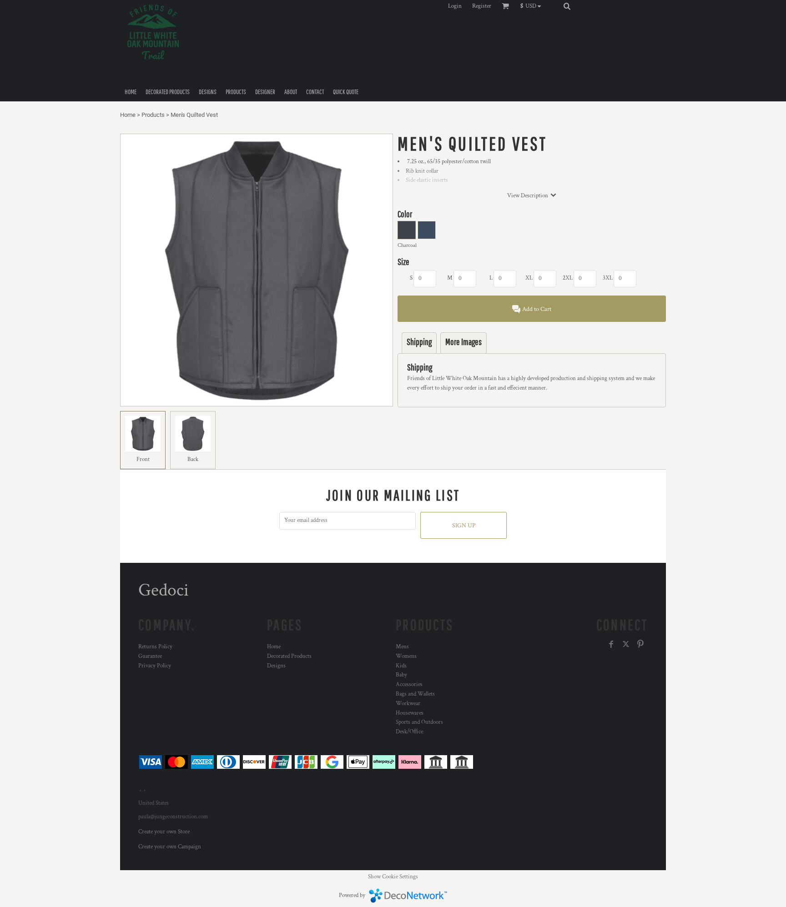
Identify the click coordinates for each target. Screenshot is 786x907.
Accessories (409, 684)
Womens (406, 656)
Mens (402, 647)
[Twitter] (626, 644)
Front (143, 459)
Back (192, 459)
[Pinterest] (640, 644)
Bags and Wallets (415, 694)
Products (153, 114)
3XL (608, 278)
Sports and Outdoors (419, 722)
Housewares (409, 713)
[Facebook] (611, 644)
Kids (401, 666)
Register (481, 6)
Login (455, 6)
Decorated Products (289, 656)
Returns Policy (155, 647)
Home (128, 114)
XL (529, 278)
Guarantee (150, 656)
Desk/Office (409, 732)
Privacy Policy (154, 666)
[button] (532, 6)
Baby (401, 675)
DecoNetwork (408, 896)
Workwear (408, 703)
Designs (276, 666)
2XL (568, 278)
